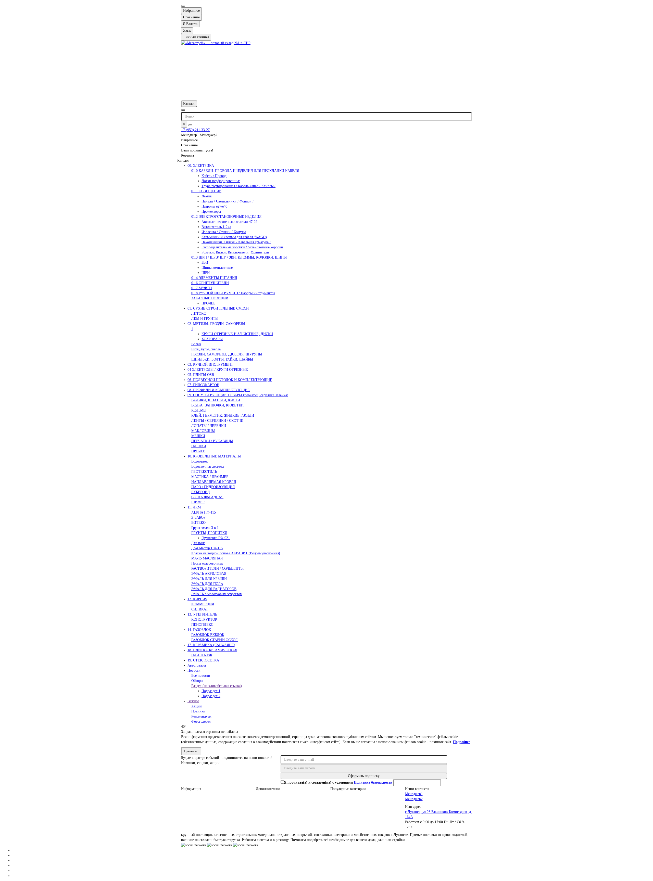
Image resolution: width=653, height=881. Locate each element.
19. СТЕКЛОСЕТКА (203, 660)
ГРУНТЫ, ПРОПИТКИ (209, 533)
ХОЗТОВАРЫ (212, 339)
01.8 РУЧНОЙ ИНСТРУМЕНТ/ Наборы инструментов (233, 293)
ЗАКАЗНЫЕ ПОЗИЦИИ (209, 298)
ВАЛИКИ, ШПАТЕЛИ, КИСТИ (215, 400)
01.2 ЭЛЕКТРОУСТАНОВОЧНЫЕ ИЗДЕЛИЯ (226, 217)
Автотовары (196, 665)
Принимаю (191, 751)
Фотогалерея (200, 721)
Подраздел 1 (211, 691)
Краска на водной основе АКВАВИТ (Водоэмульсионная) (235, 553)
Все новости (200, 676)
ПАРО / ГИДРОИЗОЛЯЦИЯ (213, 487)
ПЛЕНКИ (198, 446)
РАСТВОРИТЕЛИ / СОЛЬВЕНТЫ (217, 568)
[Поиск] (190, 125)
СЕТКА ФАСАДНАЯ (207, 497)
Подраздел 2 (211, 696)
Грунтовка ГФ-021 (216, 538)
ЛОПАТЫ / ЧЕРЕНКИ (208, 426)
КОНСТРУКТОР (204, 619)
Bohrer (196, 344)
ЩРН (206, 273)
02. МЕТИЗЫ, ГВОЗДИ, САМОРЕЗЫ (216, 324)
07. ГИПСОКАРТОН (203, 385)
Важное (193, 701)
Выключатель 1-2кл (216, 227)
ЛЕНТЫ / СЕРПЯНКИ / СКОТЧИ (217, 421)
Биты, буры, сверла (206, 349)
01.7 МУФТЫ (201, 288)
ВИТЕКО (198, 523)
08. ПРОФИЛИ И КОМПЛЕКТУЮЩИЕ (218, 390)
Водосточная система (207, 466)
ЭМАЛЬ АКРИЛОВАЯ (208, 574)
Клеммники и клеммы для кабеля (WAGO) (234, 237)
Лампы (207, 196)
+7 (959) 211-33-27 (195, 130)
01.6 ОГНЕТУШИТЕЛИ (210, 283)
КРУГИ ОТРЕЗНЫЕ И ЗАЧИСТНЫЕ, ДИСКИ (237, 334)
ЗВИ (205, 262)
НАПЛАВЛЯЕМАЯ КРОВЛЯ (213, 482)
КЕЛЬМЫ (198, 410)
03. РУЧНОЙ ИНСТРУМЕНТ (210, 364)
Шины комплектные (217, 268)
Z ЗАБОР (198, 517)
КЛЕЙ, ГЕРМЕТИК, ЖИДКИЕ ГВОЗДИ (222, 415)
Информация (191, 789)
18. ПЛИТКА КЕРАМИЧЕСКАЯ (212, 650)
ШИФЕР (198, 502)
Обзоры (197, 681)
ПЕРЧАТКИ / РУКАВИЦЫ (212, 441)
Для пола (198, 543)
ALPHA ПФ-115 (203, 512)
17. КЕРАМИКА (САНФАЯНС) (211, 645)
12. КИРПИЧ (197, 599)
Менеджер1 (414, 794)
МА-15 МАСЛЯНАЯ (207, 558)
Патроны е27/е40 (214, 206)
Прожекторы (211, 211)
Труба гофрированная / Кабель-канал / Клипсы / (238, 186)
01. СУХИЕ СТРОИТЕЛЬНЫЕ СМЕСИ (218, 308)
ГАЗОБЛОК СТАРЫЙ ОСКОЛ (214, 640)
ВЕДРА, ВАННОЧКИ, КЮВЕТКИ (217, 405)
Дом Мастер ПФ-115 (207, 548)
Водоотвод (199, 461)
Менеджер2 (414, 799)
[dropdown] (183, 6)
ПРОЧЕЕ (209, 303)
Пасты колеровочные (207, 563)
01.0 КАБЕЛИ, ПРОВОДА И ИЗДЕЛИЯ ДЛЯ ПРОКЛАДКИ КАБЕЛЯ (245, 171)
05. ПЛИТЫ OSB (200, 375)
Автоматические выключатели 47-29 (229, 222)
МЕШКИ (198, 436)
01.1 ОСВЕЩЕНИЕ (206, 191)
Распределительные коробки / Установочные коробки (242, 247)
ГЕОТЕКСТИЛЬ (204, 472)
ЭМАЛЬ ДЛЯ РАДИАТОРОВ (213, 589)
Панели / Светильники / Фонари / (228, 201)
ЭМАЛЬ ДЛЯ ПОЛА (207, 584)
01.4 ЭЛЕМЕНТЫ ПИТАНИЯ (214, 278)
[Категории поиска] (183, 110)
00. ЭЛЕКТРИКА (200, 166)
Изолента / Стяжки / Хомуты (224, 232)
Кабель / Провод (214, 176)
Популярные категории (348, 789)
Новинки (198, 711)
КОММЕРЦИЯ (202, 604)
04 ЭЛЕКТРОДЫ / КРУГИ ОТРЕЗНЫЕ (217, 370)
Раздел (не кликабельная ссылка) (216, 686)
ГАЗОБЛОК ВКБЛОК (207, 635)
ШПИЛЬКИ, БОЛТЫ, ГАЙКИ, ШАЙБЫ (222, 359)
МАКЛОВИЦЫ (203, 431)
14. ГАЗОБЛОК (199, 630)
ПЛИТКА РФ (201, 655)
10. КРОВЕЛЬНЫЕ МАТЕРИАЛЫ (214, 456)
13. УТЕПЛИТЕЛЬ (202, 614)
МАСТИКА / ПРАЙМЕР (209, 477)
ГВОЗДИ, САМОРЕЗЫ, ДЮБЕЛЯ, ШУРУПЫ (226, 354)
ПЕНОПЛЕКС (202, 625)
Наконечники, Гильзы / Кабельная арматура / (236, 242)
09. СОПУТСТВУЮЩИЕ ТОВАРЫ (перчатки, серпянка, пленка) (237, 395)
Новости (193, 670)
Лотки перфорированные (221, 181)
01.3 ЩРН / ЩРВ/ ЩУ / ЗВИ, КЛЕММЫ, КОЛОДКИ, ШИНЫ (239, 257)
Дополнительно (268, 789)
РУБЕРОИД (200, 492)
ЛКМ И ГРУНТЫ (204, 319)
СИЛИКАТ (199, 609)
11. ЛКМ (194, 507)
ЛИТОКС (198, 313)
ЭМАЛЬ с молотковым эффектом (216, 594)
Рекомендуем (201, 716)
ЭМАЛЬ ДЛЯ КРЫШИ (209, 579)
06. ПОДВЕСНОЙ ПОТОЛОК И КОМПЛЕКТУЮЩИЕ (229, 380)
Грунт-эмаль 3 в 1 (205, 528)
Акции (196, 706)
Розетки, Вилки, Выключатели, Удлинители (235, 252)
